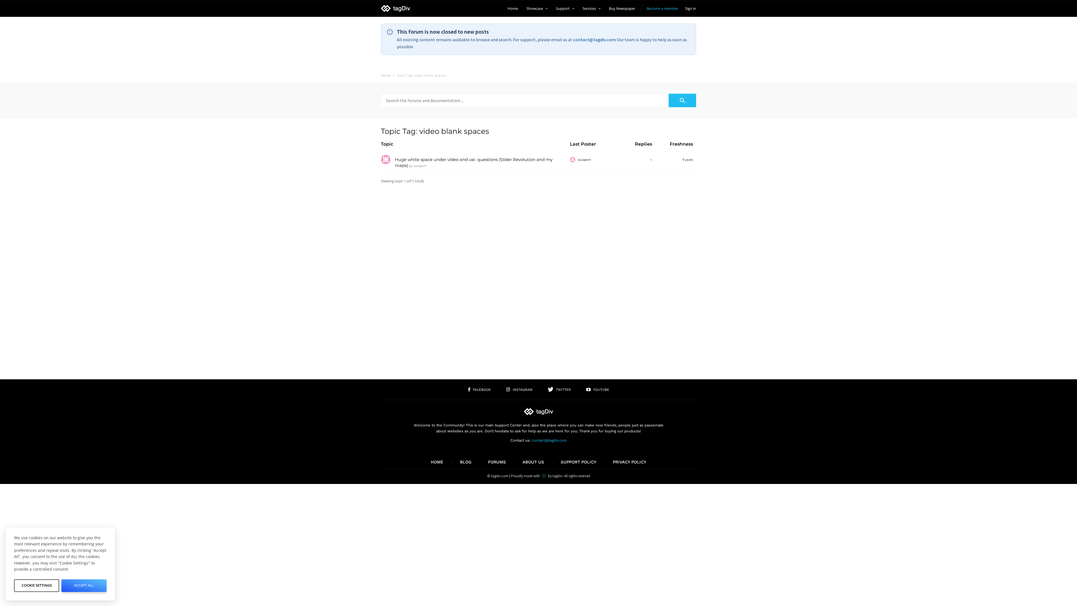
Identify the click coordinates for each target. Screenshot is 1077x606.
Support (563, 8)
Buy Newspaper (622, 8)
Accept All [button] (84, 585)
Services (589, 8)
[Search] (682, 100)
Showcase (534, 8)
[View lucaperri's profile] (386, 163)
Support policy (578, 462)
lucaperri (420, 166)
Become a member (662, 8)
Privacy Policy (629, 462)
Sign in (690, 8)
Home (513, 8)
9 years (687, 160)
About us (533, 462)
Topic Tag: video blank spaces (435, 131)
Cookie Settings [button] (37, 585)
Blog (465, 462)
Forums (497, 462)
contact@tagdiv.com (594, 39)
